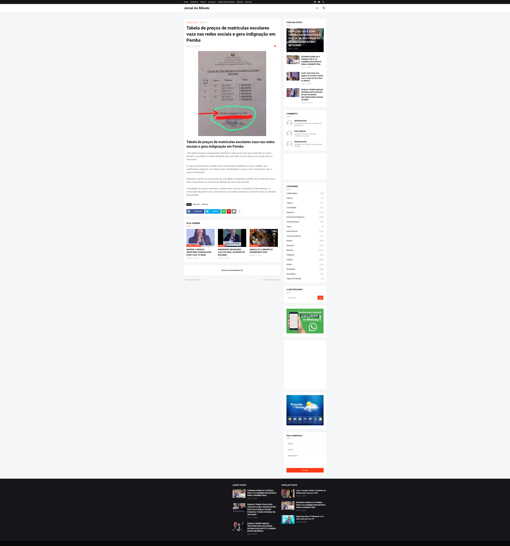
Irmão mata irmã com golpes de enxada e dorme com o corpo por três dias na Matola (312, 77)
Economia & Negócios (305, 217)
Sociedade (305, 269)
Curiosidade (305, 207)
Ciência (305, 198)
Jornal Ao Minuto (196, 8)
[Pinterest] (229, 211)
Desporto (305, 212)
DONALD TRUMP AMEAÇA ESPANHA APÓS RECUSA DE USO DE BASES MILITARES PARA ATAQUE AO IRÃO (312, 94)
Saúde (305, 264)
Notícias (205, 204)
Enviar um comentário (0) (232, 270)
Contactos (212, 2)
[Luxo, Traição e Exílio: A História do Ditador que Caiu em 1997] (287, 493)
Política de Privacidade (226, 2)
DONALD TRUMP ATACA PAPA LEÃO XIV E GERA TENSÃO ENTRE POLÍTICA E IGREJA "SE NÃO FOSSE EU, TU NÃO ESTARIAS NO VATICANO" (261, 509)
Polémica (305, 255)
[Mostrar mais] (239, 211)
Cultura (305, 203)
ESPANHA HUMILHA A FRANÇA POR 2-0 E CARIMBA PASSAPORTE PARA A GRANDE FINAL (311, 60)
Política (305, 260)
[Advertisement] (305, 364)
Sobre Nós (194, 2)
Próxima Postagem (271, 280)
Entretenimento (305, 222)
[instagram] (323, 2)
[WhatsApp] (223, 211)
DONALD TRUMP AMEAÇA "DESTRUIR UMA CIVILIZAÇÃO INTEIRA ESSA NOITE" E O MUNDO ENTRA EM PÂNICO (261, 527)
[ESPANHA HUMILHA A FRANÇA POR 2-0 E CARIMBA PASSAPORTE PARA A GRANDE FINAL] (292, 59)
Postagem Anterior (193, 280)
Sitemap (240, 2)
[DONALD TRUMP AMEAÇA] (239, 526)
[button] (317, 8)
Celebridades (305, 193)
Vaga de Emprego (305, 278)
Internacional (305, 231)
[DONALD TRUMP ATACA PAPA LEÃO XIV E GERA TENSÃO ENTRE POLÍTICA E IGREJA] (239, 507)
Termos (203, 2)
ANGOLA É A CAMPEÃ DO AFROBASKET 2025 (261, 250)
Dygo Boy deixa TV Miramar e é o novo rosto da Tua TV (310, 517)
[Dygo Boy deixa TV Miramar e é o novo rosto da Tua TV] (287, 519)
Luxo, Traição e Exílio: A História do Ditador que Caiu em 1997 (311, 491)
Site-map (248, 2)
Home (186, 2)
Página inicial (191, 23)
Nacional (203, 23)
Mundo (305, 241)
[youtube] (319, 2)
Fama (305, 226)
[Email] (234, 211)
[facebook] (315, 2)
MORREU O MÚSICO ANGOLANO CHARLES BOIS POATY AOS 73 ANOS (198, 252)
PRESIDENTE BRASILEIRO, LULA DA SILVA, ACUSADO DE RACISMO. (231, 252)
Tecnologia (305, 274)
